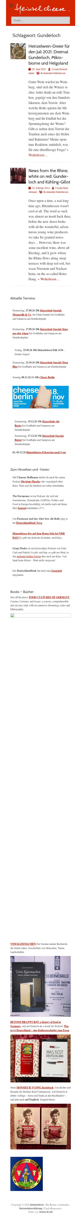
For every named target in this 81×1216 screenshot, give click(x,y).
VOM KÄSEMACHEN (23, 944)
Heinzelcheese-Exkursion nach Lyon (46, 452)
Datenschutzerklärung (30, 1208)
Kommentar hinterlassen (53, 73)
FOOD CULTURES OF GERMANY (49, 597)
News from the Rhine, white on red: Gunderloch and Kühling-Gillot (49, 176)
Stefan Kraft (46, 1212)
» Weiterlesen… (49, 279)
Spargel (22, 508)
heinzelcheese (37, 1204)
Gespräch (56, 571)
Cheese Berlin (47, 377)
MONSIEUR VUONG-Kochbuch (35, 1087)
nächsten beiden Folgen (29, 556)
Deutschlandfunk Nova (29, 523)
